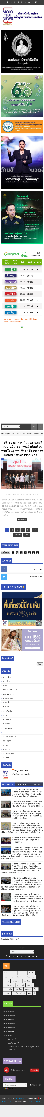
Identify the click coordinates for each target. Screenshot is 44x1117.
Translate (12, 1088)
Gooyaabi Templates (34, 1102)
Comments (36, 784)
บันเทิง (6, 707)
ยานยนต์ (7, 720)
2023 (8, 1023)
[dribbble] (22, 2)
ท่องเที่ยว (7, 703)
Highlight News (22, 784)
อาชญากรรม (9, 754)
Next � (18, 535)
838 (34, 530)
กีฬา (5, 686)
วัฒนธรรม (8, 728)
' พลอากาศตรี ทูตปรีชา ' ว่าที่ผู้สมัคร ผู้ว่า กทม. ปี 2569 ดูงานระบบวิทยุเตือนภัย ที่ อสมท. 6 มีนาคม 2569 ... (27, 804)
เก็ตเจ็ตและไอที (10, 690)
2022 (8, 1027)
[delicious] (36, 2)
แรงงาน (6, 724)
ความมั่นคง (8, 698)
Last (26, 535)
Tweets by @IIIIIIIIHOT (10, 939)
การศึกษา (7, 681)
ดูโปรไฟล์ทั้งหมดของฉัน (21, 774)
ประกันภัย (7, 711)
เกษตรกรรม (8, 694)
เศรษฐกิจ (7, 741)
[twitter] (11, 2)
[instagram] (32, 2)
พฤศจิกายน (12, 1043)
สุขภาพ (6, 749)
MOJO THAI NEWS (21, 770)
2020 (8, 1035)
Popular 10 (8, 784)
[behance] (29, 2)
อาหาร (6, 758)
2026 (8, 1011)
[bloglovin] (18, 2)
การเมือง (7, 677)
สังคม (5, 745)
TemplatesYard (7, 1102)
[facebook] (7, 2)
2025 (8, 1015)
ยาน (5, 715)
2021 (8, 1031)
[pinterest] (14, 2)
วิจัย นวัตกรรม (9, 737)
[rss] (25, 2)
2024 (8, 1019)
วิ (4, 732)
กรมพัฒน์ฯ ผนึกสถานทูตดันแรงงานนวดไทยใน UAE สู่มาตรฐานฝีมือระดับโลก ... (26, 840)
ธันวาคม (11, 1039)
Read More (22, 519)
